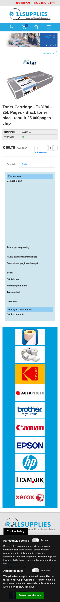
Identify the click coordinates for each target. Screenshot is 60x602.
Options (25, 164)
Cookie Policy (15, 531)
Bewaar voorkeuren (30, 595)
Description (12, 164)
